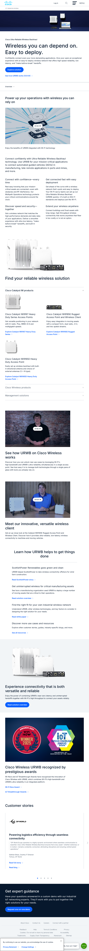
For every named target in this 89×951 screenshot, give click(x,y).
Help (35, 929)
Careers (46, 923)
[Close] (61, 941)
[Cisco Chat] (84, 946)
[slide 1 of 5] (37, 878)
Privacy (66, 929)
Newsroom (58, 935)
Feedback (23, 929)
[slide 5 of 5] (51, 878)
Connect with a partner (60, 923)
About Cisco (25, 923)
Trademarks (21, 935)
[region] (32, 944)
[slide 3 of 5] (44, 878)
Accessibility (64, 932)
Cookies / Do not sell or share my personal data (36, 932)
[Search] (66, 3)
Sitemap (69, 935)
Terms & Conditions (50, 929)
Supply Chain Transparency (39, 935)
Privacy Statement (10, 947)
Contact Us (36, 923)
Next (87, 843)
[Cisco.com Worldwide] (8, 3)
